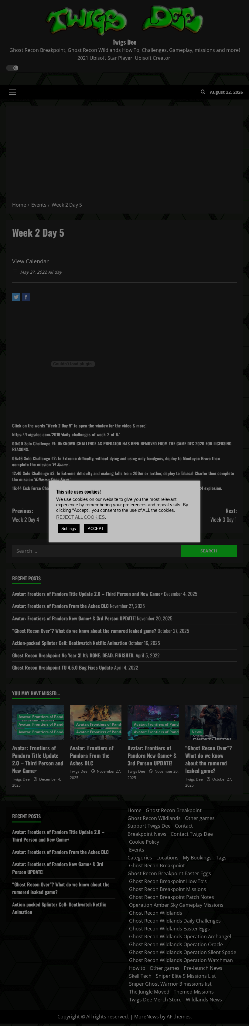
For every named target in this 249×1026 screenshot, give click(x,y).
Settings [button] (68, 528)
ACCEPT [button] (96, 528)
